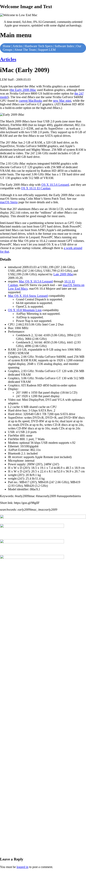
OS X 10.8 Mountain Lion (25, 310)
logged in (22, 867)
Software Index (64, 46)
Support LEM (47, 49)
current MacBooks (30, 100)
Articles (17, 46)
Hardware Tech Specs (38, 46)
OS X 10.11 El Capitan (35, 188)
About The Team (25, 49)
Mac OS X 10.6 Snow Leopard (28, 295)
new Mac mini (62, 100)
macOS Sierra (9, 202)
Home (7, 46)
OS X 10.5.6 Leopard (55, 184)
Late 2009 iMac (63, 274)
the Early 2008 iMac (23, 90)
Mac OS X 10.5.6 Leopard (36, 281)
